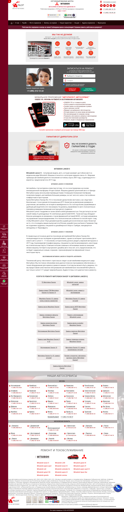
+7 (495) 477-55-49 (71, 440)
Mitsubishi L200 (60, 463)
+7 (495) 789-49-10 (16, 398)
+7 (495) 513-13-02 (108, 393)
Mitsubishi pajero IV (80, 466)
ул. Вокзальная (71, 427)
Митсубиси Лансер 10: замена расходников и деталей (75, 349)
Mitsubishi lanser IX (61, 466)
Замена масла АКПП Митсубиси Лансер (75, 308)
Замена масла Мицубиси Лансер (48, 307)
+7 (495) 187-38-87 (34, 440)
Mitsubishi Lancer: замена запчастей (75, 283)
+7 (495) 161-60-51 (71, 414)
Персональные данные (95, 506)
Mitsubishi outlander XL (62, 469)
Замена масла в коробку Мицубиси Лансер (75, 324)
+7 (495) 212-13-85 (53, 430)
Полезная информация (86, 506)
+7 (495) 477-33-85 (71, 393)
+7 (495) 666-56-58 (90, 435)
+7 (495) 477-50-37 (34, 393)
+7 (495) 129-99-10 (16, 403)
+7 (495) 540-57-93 (108, 403)
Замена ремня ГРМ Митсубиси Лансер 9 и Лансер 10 (49, 292)
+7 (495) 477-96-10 (71, 403)
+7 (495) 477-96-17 (53, 403)
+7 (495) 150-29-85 (16, 387)
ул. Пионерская (71, 435)
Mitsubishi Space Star (80, 472)
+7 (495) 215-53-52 (34, 403)
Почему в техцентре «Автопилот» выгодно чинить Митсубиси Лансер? (75, 358)
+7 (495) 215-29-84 (16, 435)
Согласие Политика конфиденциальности (108, 506)
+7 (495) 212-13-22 (35, 91)
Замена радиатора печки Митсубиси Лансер (48, 324)
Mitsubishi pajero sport (44, 466)
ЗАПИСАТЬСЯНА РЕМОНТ (72, 89)
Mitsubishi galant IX (80, 463)
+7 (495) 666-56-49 (90, 427)
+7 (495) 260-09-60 (53, 408)
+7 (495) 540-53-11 (108, 414)
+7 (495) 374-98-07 (67, 417)
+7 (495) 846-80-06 (53, 435)
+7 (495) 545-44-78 (16, 414)
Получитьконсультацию (88, 89)
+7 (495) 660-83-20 (90, 414)
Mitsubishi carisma (61, 475)
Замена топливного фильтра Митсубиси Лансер (49, 316)
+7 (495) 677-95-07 (53, 398)
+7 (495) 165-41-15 (108, 427)
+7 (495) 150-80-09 (53, 440)
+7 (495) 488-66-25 (16, 427)
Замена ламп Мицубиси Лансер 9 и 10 (49, 340)
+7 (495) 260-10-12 (71, 387)
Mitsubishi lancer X (43, 463)
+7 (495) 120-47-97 (34, 435)
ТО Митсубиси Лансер (49, 282)
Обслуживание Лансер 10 (48, 347)
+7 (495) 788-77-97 (71, 398)
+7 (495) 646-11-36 (90, 398)
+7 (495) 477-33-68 (53, 393)
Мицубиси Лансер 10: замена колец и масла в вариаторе (48, 300)
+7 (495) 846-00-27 (16, 393)
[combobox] (79, 76)
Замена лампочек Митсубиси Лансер (75, 332)
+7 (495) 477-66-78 (108, 387)
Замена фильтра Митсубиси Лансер (62, 367)
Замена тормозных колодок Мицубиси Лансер (75, 340)
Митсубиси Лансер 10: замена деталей (75, 300)
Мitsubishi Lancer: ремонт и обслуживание (75, 292)
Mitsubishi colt (41, 469)
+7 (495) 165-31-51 (16, 440)
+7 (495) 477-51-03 (108, 408)
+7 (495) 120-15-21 (34, 387)
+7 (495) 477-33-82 (53, 387)
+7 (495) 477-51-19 (53, 414)
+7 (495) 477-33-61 (34, 398)
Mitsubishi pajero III (61, 472)
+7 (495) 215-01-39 (90, 387)
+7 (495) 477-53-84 (90, 403)
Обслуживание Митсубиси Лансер (49, 331)
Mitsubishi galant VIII (43, 472)
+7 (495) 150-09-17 (34, 414)
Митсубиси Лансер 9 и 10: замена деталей (49, 357)
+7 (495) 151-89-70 (90, 393)
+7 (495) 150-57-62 (108, 398)
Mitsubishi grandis (43, 475)
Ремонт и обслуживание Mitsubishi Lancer (75, 316)
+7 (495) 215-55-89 (34, 427)
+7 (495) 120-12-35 (16, 408)
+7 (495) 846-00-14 (90, 408)
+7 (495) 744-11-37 (34, 408)
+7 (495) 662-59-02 (71, 408)
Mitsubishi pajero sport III (82, 469)
